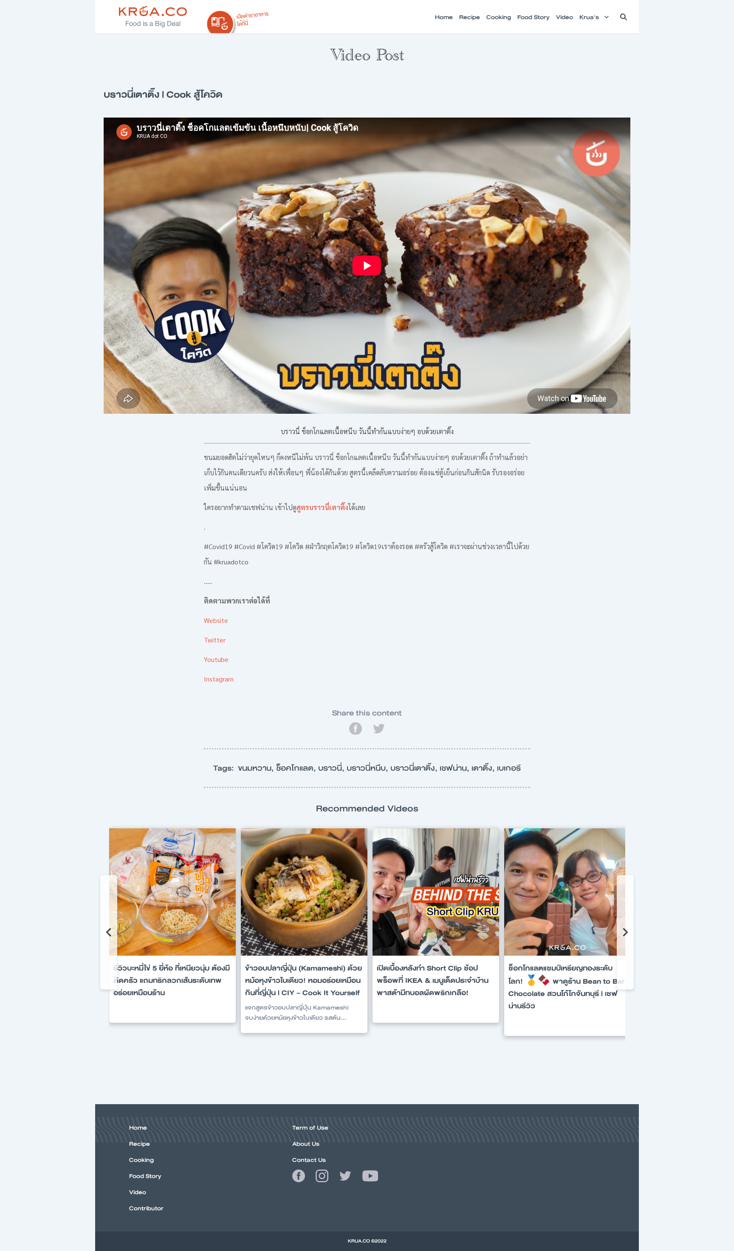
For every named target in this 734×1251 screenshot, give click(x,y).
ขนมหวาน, (257, 768)
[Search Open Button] (623, 16)
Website (216, 620)
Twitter (215, 639)
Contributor (146, 1208)
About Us (305, 1144)
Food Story (145, 1176)
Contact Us (309, 1160)
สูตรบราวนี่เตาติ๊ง (322, 507)
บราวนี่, (332, 768)
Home (138, 1127)
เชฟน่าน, (455, 768)
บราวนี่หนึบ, (368, 768)
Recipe (139, 1144)
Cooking (141, 1160)
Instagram (219, 678)
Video (137, 1192)
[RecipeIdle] (238, 20)
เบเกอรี (509, 768)
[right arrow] (108, 932)
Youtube (216, 659)
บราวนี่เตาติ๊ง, (415, 768)
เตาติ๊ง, (484, 768)
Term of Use (310, 1127)
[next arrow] (625, 932)
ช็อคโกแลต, (297, 768)
